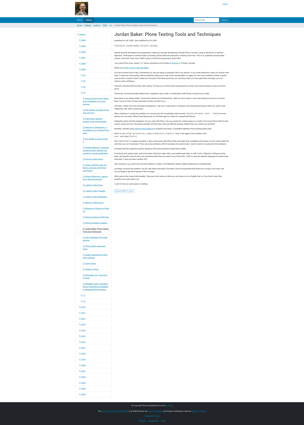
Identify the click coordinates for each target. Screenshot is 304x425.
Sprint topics (90, 263)
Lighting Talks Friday (94, 185)
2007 (83, 58)
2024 (83, 388)
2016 (83, 342)
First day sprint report (94, 159)
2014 (83, 330)
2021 (83, 371)
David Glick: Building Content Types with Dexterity (95, 120)
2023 (83, 383)
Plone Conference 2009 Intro (97, 217)
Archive (97, 25)
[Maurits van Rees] (81, 8)
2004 (83, 40)
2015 (83, 336)
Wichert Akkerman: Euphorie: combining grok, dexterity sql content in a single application (96, 150)
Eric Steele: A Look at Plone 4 (95, 140)
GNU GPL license (199, 411)
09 (84, 87)
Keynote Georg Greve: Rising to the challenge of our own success (96, 101)
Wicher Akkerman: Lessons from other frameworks (95, 177)
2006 (83, 52)
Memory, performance (94, 203)
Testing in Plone (92, 269)
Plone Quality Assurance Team (94, 247)
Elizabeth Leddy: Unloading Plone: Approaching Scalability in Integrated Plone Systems (95, 287)
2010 (83, 307)
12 (84, 301)
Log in (225, 4)
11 (84, 295)
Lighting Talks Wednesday (96, 197)
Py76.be (169, 405)
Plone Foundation (155, 411)
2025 (83, 394)
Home (79, 20)
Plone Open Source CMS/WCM (115, 411)
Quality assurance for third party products (95, 256)
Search (224, 20)
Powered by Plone (152, 416)
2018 (83, 353)
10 (111, 25)
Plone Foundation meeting (96, 223)
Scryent (175, 63)
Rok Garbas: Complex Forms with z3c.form (96, 111)
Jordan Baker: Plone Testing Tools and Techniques (96, 230)
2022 (83, 377)
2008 (83, 63)
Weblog (89, 20)
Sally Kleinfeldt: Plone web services (95, 238)
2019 (83, 359)
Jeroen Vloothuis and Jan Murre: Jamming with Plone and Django (95, 168)
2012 (83, 319)
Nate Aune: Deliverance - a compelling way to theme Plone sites (96, 130)
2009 (105, 25)
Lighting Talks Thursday (95, 191)
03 (84, 75)
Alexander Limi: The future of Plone (95, 276)
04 (84, 81)
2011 (83, 313)
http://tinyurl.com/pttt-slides (137, 68)
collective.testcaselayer (144, 129)
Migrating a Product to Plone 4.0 (96, 209)
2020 (83, 365)
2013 (83, 324)
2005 (83, 46)
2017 (83, 348)
